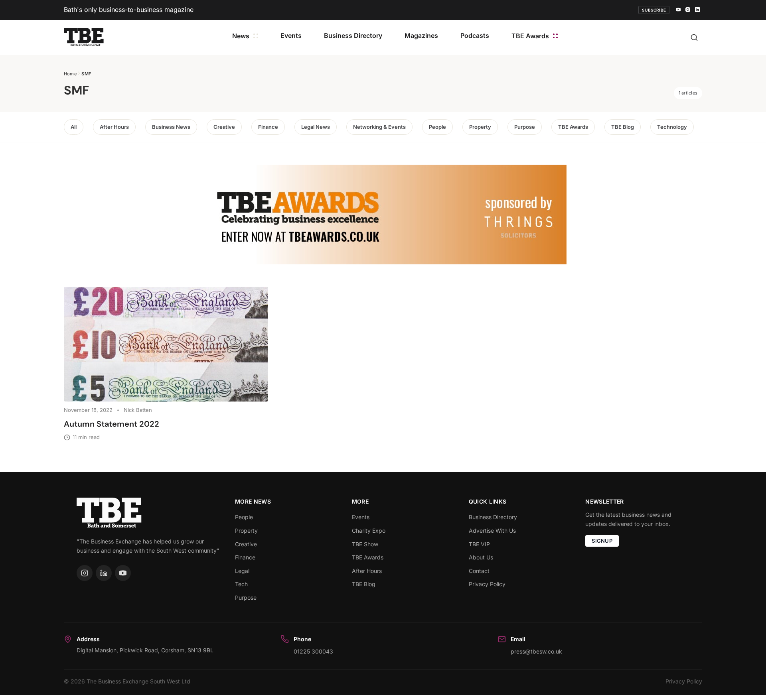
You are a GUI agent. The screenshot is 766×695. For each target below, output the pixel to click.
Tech (241, 584)
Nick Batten (138, 410)
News (240, 36)
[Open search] (694, 37)
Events (291, 35)
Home (70, 74)
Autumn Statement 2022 (111, 424)
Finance (268, 127)
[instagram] (688, 10)
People (437, 127)
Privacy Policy (487, 584)
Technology (672, 127)
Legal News (315, 127)
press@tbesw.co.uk (536, 651)
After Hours (114, 127)
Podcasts (474, 35)
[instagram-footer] (85, 573)
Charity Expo (368, 530)
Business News (171, 127)
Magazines (421, 35)
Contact (479, 570)
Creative (224, 127)
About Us (481, 557)
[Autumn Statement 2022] (166, 344)
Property (480, 127)
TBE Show (365, 544)
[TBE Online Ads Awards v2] (383, 214)
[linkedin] (697, 10)
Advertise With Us (492, 530)
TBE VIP (479, 544)
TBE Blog (622, 127)
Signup (602, 540)
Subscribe (654, 10)
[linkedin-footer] (104, 573)
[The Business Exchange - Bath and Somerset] (84, 37)
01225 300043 (313, 651)
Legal (242, 570)
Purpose (524, 127)
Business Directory (353, 35)
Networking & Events (379, 127)
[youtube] (678, 10)
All (74, 127)
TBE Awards (530, 36)
